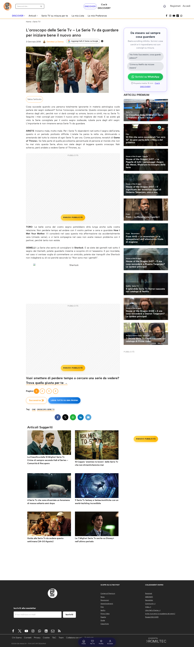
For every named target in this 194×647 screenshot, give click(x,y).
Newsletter (149, 600)
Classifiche (105, 624)
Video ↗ (148, 607)
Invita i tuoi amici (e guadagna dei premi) (160, 614)
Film (102, 607)
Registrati (175, 5)
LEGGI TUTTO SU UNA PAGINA (64, 400)
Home (28, 22)
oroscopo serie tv (46, 409)
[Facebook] (166, 16)
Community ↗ (150, 604)
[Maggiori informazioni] (102, 41)
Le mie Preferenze (97, 15)
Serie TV (37, 22)
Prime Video (105, 614)
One (34, 409)
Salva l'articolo (34, 99)
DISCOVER (90, 6)
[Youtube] (26, 631)
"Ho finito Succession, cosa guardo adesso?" (145, 56)
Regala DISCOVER (152, 617)
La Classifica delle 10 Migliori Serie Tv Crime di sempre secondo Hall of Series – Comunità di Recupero (47, 460)
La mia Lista (78, 15)
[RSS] (59, 631)
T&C (54, 637)
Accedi (186, 5)
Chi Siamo (17, 637)
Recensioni (105, 600)
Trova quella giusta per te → (47, 383)
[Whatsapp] (181, 16)
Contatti (28, 637)
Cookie (46, 637)
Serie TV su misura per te (54, 15)
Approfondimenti (107, 604)
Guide (103, 620)
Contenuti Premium (108, 593)
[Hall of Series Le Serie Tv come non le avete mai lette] (7, 6)
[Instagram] (170, 16)
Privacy (37, 637)
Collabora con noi (74, 637)
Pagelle (103, 617)
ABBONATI (149, 597)
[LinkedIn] (81, 417)
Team (61, 637)
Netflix (103, 610)
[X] (65, 417)
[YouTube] (174, 16)
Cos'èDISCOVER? (104, 6)
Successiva (35, 400)
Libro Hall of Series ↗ (152, 610)
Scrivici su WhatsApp (147, 76)
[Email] (88, 417)
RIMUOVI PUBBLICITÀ (73, 217)
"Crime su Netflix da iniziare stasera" (141, 66)
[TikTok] (177, 16)
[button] (24, 15)
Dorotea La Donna (55, 41)
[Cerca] (41, 6)
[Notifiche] (164, 6)
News (103, 597)
